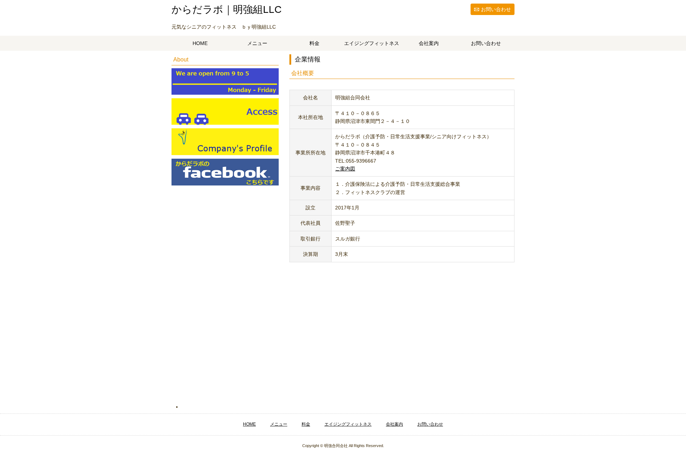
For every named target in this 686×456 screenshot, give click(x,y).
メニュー (257, 43)
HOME (200, 43)
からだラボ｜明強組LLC (227, 9)
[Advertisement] (230, 301)
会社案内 (429, 43)
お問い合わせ (496, 9)
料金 (314, 43)
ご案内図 (345, 169)
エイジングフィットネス (371, 43)
